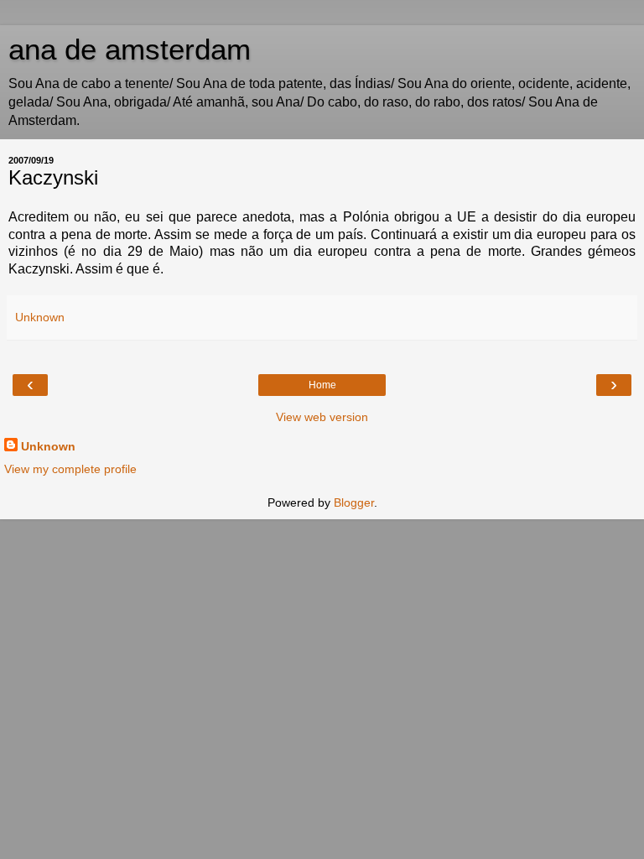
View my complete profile (70, 469)
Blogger (354, 502)
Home (322, 385)
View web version (322, 417)
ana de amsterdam (129, 49)
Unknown (48, 446)
